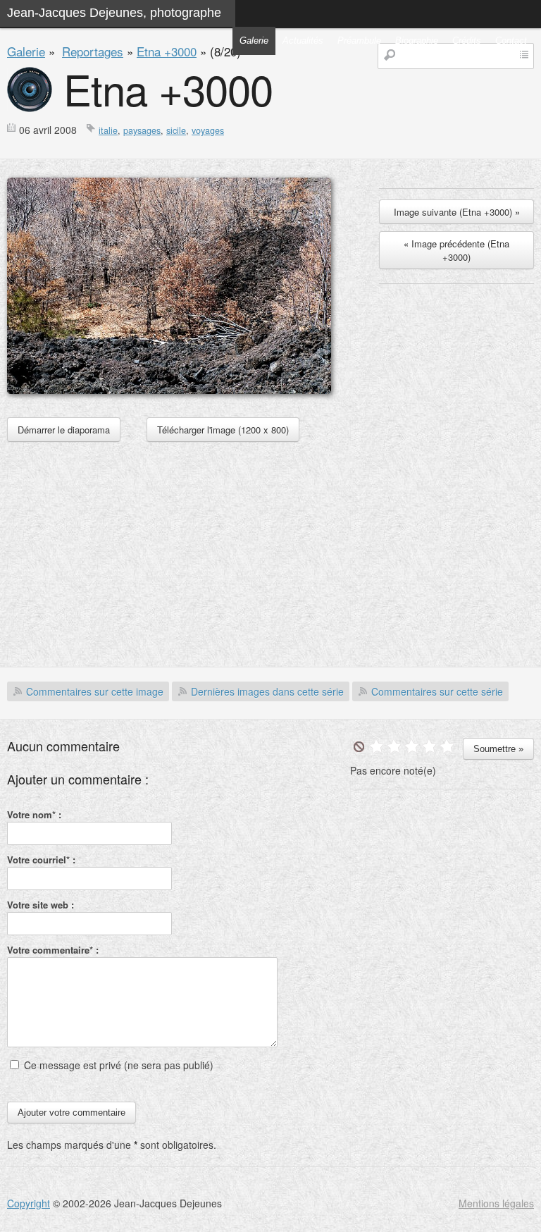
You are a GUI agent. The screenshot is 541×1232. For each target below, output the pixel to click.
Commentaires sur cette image (94, 691)
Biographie (416, 40)
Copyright (28, 1203)
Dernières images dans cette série (267, 691)
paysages (142, 130)
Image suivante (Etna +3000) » (457, 211)
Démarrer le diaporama (64, 429)
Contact (511, 40)
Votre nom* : (34, 814)
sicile (176, 130)
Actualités (302, 40)
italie (108, 130)
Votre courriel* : (41, 859)
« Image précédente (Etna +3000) (456, 250)
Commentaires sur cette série (437, 691)
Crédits (466, 40)
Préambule (359, 40)
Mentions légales (496, 1203)
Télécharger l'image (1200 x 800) (223, 429)
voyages (208, 130)
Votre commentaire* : (53, 949)
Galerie (254, 40)
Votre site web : (40, 904)
